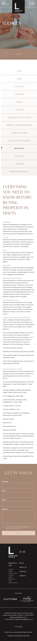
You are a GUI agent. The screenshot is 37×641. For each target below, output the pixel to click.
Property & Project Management (19, 125)
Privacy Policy (18, 626)
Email (3, 490)
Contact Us (19, 86)
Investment (19, 156)
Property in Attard (13, 582)
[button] (4, 4)
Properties (19, 94)
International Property (18, 172)
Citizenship (19, 164)
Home (4, 17)
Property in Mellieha (11, 570)
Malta (21, 563)
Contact (22, 576)
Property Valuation (19, 133)
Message (4, 509)
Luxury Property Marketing (19, 141)
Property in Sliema (13, 573)
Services (11, 17)
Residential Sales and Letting (19, 117)
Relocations (19, 148)
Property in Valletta (11, 576)
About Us (23, 567)
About (19, 79)
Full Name (5, 481)
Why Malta (19, 110)
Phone (4, 500)
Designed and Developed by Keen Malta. (18, 635)
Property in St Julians (12, 579)
